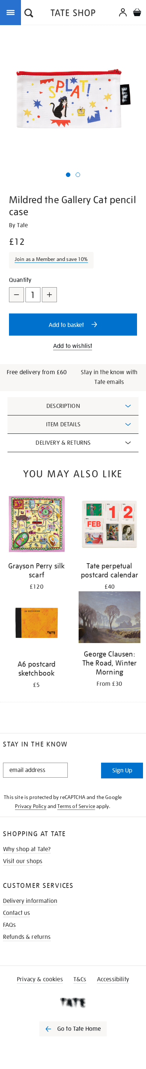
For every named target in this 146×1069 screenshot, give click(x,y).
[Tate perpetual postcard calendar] (109, 525)
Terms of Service (76, 806)
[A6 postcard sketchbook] (36, 623)
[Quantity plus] (49, 294)
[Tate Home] (73, 1003)
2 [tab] (78, 174)
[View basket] (137, 13)
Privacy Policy (30, 806)
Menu (12, 12)
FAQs (9, 925)
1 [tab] (68, 174)
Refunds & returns (27, 937)
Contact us (16, 913)
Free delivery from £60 (37, 372)
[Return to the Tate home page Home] (73, 14)
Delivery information (30, 901)
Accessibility (113, 979)
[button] (29, 14)
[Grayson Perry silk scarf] (36, 525)
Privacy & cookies (40, 979)
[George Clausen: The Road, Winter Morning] (109, 618)
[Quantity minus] (16, 294)
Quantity (20, 280)
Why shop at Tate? (27, 849)
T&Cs (79, 979)
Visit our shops (22, 861)
